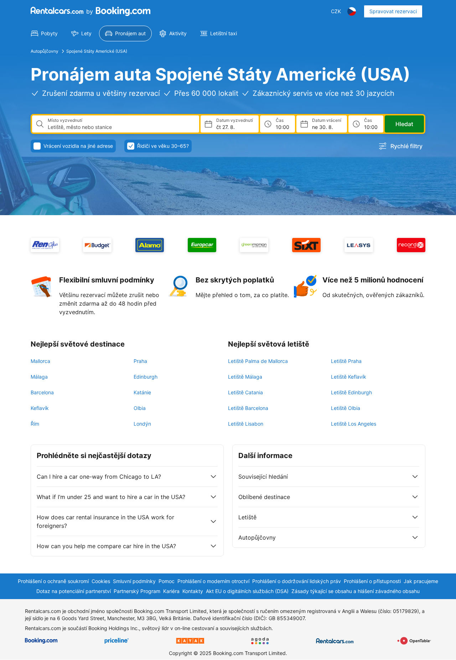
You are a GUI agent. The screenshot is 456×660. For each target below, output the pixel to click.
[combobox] (120, 127)
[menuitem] (44, 33)
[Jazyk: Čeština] (351, 11)
